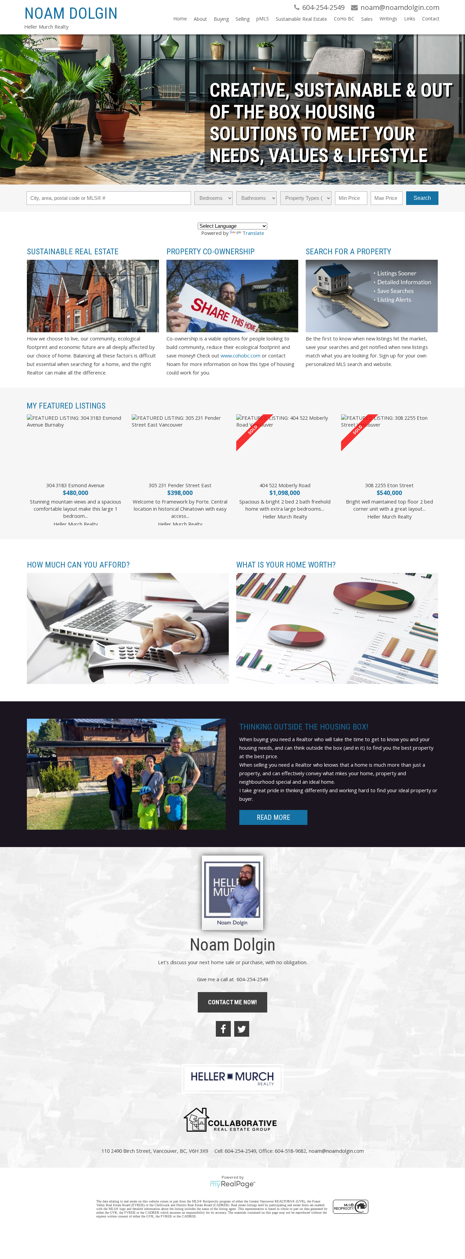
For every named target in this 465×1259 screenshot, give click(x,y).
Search (422, 198)
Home (180, 18)
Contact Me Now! (232, 1002)
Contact (430, 18)
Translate (253, 232)
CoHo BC (344, 18)
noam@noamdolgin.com (336, 1150)
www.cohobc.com (239, 355)
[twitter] (241, 1029)
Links (409, 18)
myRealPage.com (233, 1184)
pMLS (262, 18)
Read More (273, 817)
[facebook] (223, 1029)
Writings (388, 18)
